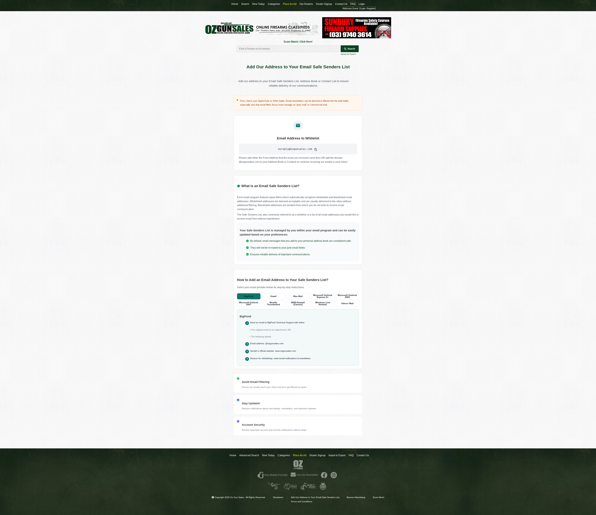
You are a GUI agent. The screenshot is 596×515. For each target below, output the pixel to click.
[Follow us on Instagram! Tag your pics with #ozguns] (334, 475)
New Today (268, 455)
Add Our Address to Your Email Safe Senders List (315, 497)
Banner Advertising (356, 497)
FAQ (351, 455)
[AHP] (323, 488)
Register (371, 8)
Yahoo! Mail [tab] (347, 303)
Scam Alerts (378, 497)
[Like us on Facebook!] (324, 475)
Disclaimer (278, 497)
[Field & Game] (308, 488)
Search (351, 48)
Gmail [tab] (273, 296)
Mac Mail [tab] (298, 296)
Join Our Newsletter (307, 475)
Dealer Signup (317, 455)
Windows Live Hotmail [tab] (322, 303)
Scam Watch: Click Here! (298, 41)
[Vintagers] (273, 488)
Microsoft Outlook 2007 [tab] (248, 303)
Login (362, 4)
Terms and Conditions (301, 501)
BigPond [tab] (248, 296)
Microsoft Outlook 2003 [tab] (347, 296)
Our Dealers (306, 4)
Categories (284, 455)
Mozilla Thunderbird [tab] (273, 303)
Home (233, 455)
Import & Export (337, 455)
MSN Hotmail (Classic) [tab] (298, 303)
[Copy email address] (315, 149)
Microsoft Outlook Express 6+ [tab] (322, 296)
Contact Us (363, 455)
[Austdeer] (290, 488)
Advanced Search (348, 54)
